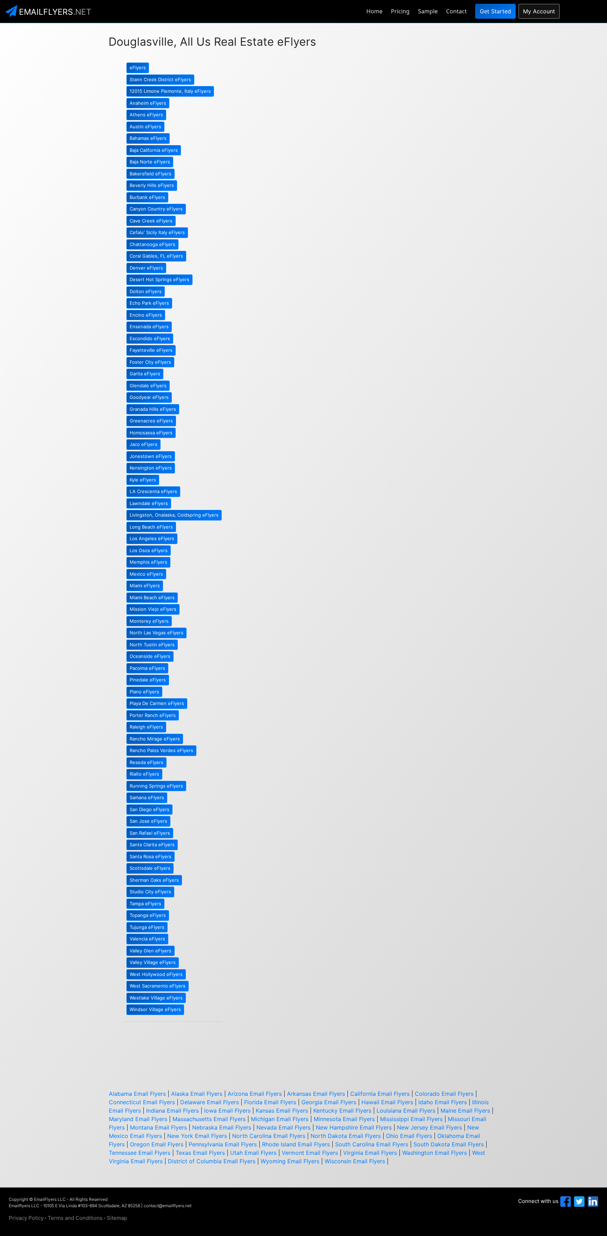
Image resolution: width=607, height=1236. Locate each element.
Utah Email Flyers (253, 1152)
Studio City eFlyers (150, 891)
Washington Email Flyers (434, 1152)
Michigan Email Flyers (279, 1118)
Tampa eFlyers (145, 903)
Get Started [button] (495, 11)
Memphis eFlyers (148, 562)
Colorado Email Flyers (444, 1093)
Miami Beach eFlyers (152, 597)
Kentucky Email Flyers (342, 1110)
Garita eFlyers (145, 373)
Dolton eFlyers (146, 291)
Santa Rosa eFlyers (150, 856)
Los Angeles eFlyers (152, 538)
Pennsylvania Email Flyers (223, 1144)
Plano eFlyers (144, 691)
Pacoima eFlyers (147, 668)
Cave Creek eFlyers (151, 221)
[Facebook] (565, 1201)
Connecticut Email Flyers (142, 1102)
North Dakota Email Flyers (346, 1135)
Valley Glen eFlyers (150, 950)
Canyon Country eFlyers (156, 209)
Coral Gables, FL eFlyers (156, 256)
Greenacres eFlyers (151, 420)
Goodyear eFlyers (149, 397)
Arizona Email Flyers (255, 1093)
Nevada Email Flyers (283, 1127)
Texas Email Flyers (200, 1152)
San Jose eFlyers (148, 821)
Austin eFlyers (145, 126)
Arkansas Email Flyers (316, 1093)
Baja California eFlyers (154, 150)
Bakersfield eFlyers (150, 173)
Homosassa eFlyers (151, 432)
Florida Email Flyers (270, 1102)
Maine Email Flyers (465, 1110)
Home (374, 11)
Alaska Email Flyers (196, 1093)
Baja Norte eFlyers (150, 161)
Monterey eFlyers (149, 621)
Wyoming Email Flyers (290, 1161)
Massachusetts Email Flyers (209, 1118)
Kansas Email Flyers (282, 1110)
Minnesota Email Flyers (344, 1118)
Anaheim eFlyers (148, 103)
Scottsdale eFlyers (150, 868)
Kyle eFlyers (143, 480)
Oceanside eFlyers (150, 656)
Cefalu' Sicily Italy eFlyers (157, 232)
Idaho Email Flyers (442, 1102)
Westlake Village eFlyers (156, 998)
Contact (456, 11)
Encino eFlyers (146, 315)
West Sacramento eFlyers (157, 986)
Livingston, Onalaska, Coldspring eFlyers (174, 515)
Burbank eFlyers (147, 197)
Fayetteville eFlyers (151, 350)
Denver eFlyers (146, 268)
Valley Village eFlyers (153, 962)
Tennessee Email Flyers (139, 1152)
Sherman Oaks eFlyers (154, 880)
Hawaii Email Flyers (387, 1102)
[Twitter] (578, 1201)
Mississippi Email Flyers (411, 1118)
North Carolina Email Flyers (268, 1135)
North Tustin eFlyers (152, 644)
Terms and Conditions (75, 1218)
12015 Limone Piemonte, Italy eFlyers (170, 91)
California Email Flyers (380, 1093)
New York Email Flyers (197, 1135)
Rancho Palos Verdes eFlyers (161, 750)
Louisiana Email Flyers (406, 1110)
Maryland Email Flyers (138, 1118)
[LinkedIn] (592, 1201)
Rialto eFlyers (144, 774)
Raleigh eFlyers (146, 727)
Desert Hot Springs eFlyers (159, 279)
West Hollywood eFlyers (156, 974)
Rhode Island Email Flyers (296, 1144)
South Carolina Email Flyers (371, 1144)
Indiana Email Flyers (172, 1110)
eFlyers (138, 67)
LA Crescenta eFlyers (153, 491)
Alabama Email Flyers (137, 1093)
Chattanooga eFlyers (152, 244)
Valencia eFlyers (147, 938)
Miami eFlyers (145, 585)
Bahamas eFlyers (148, 138)
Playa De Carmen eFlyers (157, 703)
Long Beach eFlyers (151, 527)
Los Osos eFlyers (149, 550)
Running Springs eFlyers (156, 786)
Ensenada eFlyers (149, 326)
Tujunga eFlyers (147, 927)
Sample (428, 11)
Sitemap (117, 1218)
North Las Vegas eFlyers (156, 632)
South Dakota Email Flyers (448, 1144)
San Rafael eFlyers (150, 833)
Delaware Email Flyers (209, 1102)
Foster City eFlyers (150, 362)
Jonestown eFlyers (151, 456)
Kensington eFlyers (151, 468)
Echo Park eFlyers (149, 303)
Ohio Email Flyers (409, 1135)
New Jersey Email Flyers (429, 1127)
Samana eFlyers (147, 797)
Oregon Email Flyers (156, 1144)
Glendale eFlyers (148, 385)
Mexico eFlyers (146, 574)
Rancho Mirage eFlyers (155, 739)
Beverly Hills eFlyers (152, 185)
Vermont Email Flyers (310, 1152)
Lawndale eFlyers (149, 503)
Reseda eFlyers (146, 762)
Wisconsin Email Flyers (355, 1161)
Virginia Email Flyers (370, 1152)
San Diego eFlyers (149, 809)
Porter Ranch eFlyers (153, 715)
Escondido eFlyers (150, 338)
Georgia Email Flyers (328, 1102)
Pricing (400, 11)
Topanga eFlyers (148, 915)
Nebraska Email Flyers (221, 1127)
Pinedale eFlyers (148, 679)
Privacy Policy (26, 1218)
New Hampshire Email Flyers (354, 1127)
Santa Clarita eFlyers (152, 844)
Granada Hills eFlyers (153, 409)
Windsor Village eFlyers (155, 1009)
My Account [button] (539, 11)
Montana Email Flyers (158, 1127)
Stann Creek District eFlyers (160, 79)
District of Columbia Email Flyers (211, 1161)
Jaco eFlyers (143, 444)
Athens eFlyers (146, 114)
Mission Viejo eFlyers (153, 609)
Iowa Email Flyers (227, 1110)
